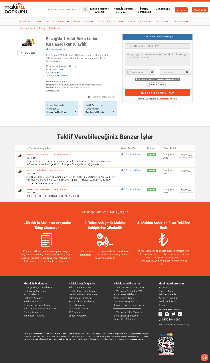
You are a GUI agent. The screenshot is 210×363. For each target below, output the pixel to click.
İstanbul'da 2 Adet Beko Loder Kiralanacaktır (48, 154)
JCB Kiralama (76, 312)
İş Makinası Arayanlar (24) (127, 291)
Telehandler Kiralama (80, 297)
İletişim (162, 305)
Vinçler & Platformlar (138, 21)
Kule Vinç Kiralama (79, 308)
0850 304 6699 (171, 319)
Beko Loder (54, 28)
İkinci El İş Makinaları (144, 10)
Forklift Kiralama (33, 301)
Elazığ (42, 28)
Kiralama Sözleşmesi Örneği (128, 305)
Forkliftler (161, 21)
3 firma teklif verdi (133, 154)
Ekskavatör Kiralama (35, 291)
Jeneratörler (179, 21)
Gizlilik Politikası (167, 301)
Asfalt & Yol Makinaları (109, 21)
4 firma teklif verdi (57, 49)
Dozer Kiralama (77, 305)
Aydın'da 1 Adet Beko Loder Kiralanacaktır (47, 170)
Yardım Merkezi (166, 291)
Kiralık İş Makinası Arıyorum (99, 10)
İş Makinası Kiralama (126, 283)
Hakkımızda (164, 287)
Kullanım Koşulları (168, 297)
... (104, 164)
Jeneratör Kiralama (34, 315)
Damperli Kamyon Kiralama (38, 305)
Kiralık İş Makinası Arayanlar (123, 10)
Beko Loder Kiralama (80, 287)
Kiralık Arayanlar (28, 28)
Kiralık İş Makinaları (36, 283)
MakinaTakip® (162, 8)
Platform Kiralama (33, 297)
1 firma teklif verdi (133, 170)
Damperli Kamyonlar (56, 21)
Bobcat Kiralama (78, 315)
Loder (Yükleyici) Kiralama (38, 287)
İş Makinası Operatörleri (126, 315)
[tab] (158, 37)
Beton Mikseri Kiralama (81, 301)
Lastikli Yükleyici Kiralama (83, 294)
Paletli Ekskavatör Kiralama (83, 291)
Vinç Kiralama (31, 294)
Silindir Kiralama (32, 312)
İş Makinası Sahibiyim (125, 294)
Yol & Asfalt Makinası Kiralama (40, 308)
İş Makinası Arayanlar (82, 283)
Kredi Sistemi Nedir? (124, 297)
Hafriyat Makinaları (29, 21)
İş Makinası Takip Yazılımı (127, 312)
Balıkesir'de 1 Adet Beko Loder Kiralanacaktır (48, 189)
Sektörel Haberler (167, 294)
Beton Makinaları (82, 21)
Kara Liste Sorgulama (125, 301)
